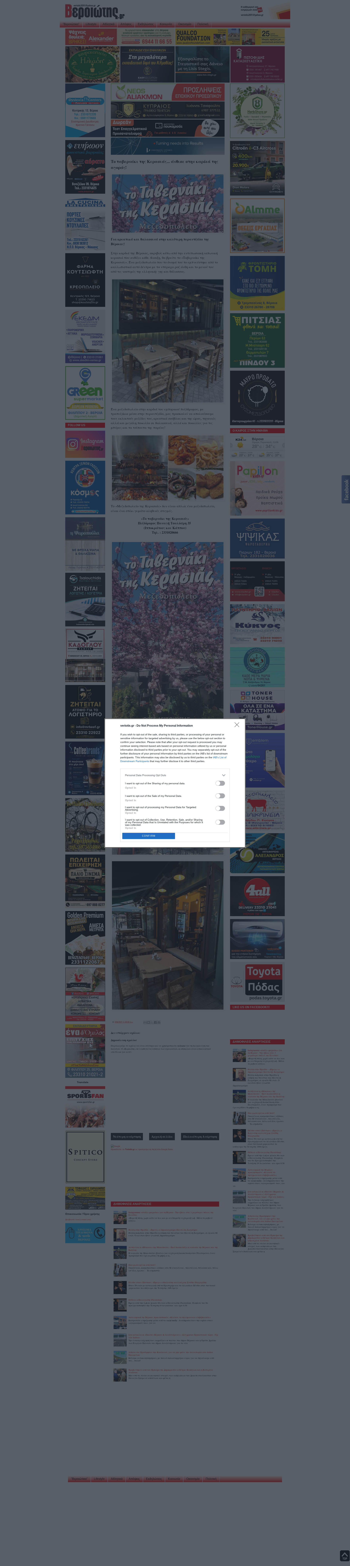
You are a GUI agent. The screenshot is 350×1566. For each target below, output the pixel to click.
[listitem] (175, 775)
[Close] (238, 725)
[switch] (220, 783)
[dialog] (175, 783)
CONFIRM (148, 835)
